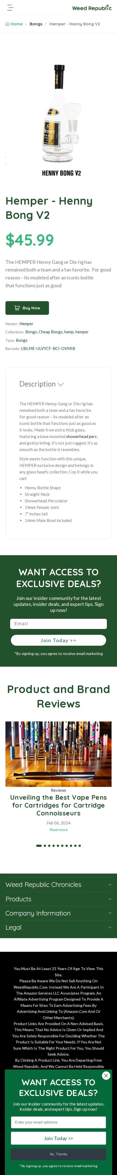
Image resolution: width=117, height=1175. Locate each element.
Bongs (36, 23)
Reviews (58, 790)
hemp (69, 331)
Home (17, 23)
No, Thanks (58, 1154)
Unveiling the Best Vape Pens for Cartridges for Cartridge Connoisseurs (58, 805)
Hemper (26, 323)
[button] (39, 846)
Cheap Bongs (51, 331)
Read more (59, 829)
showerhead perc (81, 436)
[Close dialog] (106, 1075)
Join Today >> (58, 640)
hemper (82, 331)
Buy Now (31, 307)
